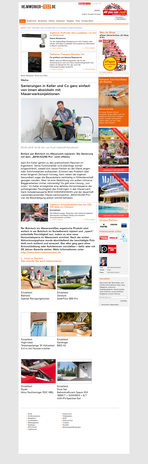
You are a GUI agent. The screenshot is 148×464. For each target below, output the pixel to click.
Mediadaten (67, 416)
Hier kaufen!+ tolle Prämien (120, 18)
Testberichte (31, 21)
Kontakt (66, 425)
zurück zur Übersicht (33, 258)
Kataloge (31, 425)
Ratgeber (70, 21)
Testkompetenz (34, 416)
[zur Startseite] (38, 6)
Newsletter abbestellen (110, 305)
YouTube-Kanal (87, 21)
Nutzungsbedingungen (72, 427)
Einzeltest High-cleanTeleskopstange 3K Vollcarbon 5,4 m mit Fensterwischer (38, 344)
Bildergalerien (33, 422)
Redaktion (32, 418)
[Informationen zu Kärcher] (114, 225)
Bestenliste (42, 21)
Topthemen (32, 429)
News (22, 21)
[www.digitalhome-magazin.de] (103, 244)
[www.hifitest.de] (113, 244)
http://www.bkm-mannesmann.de (41, 252)
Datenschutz (68, 420)
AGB (64, 418)
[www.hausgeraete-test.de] (123, 244)
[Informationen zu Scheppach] (124, 225)
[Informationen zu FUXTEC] (103, 225)
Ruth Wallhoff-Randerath (114, 267)
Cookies (66, 422)
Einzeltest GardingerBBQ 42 (62, 342)
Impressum (67, 414)
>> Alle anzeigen (89, 48)
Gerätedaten (33, 420)
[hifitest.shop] (112, 255)
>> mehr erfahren (106, 72)
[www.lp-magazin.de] (103, 255)
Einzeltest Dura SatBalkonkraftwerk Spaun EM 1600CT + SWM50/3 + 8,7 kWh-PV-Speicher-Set (72, 392)
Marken (52, 21)
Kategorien (60, 21)
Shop (78, 21)
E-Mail (109, 270)
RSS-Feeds (32, 427)
